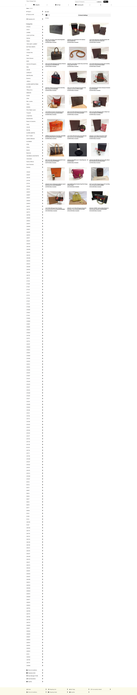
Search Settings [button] (84, 15)
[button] (100, 5)
